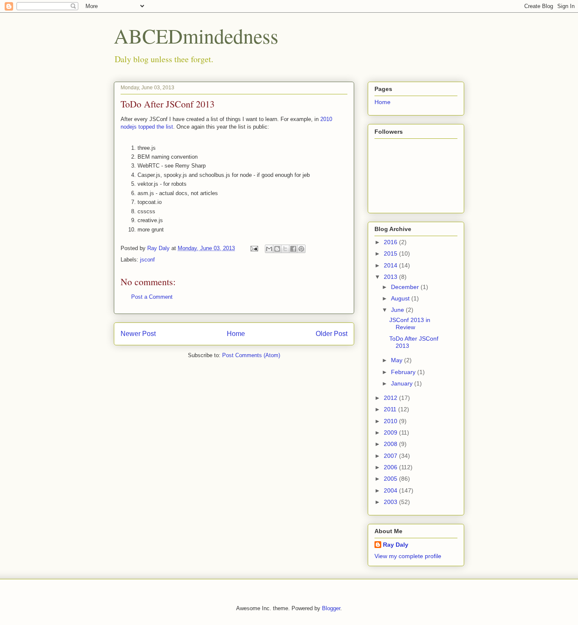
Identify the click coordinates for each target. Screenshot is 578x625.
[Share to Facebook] (293, 249)
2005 (391, 478)
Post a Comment (152, 297)
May (397, 360)
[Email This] (269, 249)
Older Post (331, 333)
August (401, 298)
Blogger (331, 608)
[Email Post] (254, 248)
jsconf (147, 259)
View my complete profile (407, 556)
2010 (391, 421)
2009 (391, 432)
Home (236, 333)
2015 (391, 253)
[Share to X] (285, 249)
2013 (391, 276)
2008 (391, 444)
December (406, 287)
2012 (391, 397)
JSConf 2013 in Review (409, 323)
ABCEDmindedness (196, 35)
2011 (391, 409)
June (398, 309)
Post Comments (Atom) (251, 355)
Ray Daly (395, 544)
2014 (391, 265)
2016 (391, 242)
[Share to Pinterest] (301, 249)
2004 (391, 490)
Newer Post (138, 333)
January (402, 383)
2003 (391, 501)
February (404, 372)
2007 (391, 455)
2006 (391, 467)
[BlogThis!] (277, 249)
